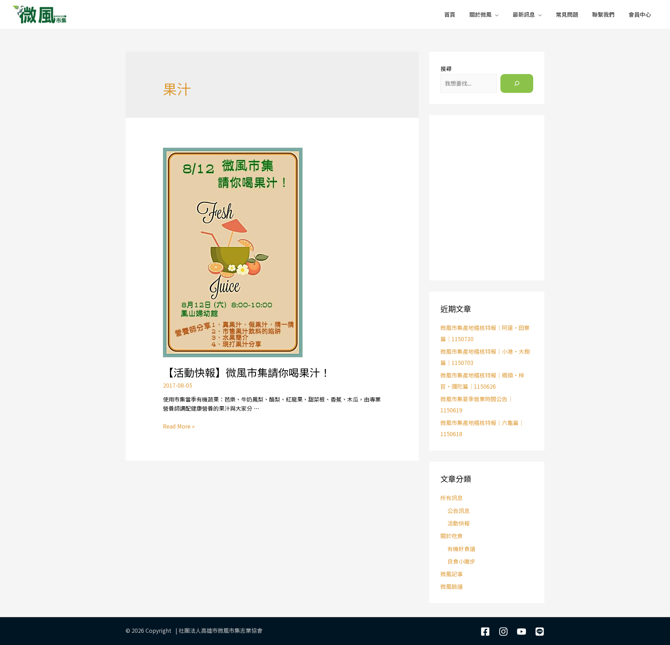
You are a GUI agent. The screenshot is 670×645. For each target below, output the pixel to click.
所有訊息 (451, 497)
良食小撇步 (461, 561)
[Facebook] (485, 631)
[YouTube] (521, 631)
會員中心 (639, 14)
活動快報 (458, 523)
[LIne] (539, 631)
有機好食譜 (461, 548)
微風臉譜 (451, 586)
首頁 (449, 14)
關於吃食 (451, 536)
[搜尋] (516, 83)
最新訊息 (524, 14)
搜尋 (446, 68)
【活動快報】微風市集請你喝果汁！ (246, 372)
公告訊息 (458, 510)
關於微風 (480, 14)
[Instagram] (503, 631)
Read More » (179, 426)
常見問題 (567, 14)
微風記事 (451, 574)
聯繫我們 (603, 14)
